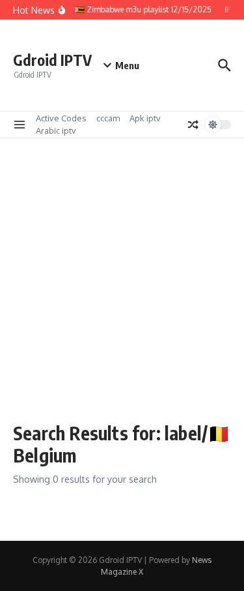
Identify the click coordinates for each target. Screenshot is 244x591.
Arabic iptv (56, 130)
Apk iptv (145, 118)
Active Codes (61, 118)
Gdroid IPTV (52, 59)
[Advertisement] (122, 286)
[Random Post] (193, 124)
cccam (108, 118)
